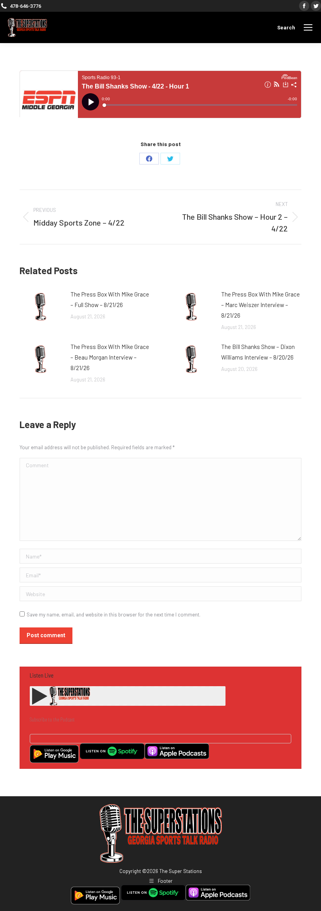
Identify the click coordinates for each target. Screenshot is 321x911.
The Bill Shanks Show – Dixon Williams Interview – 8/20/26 (258, 352)
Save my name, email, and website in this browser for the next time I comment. (113, 614)
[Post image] (41, 306)
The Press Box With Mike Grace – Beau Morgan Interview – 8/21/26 (109, 357)
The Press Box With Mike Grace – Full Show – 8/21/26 (109, 299)
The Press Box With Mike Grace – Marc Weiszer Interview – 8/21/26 (260, 305)
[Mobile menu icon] (308, 27)
